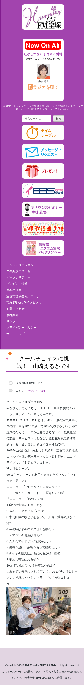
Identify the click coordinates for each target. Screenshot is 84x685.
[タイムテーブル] (43, 139)
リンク (11, 321)
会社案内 (12, 315)
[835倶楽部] (43, 196)
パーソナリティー (18, 277)
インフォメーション (20, 265)
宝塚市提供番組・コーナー (24, 296)
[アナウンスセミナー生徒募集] (43, 216)
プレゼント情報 (17, 283)
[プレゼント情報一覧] (43, 177)
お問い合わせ (15, 308)
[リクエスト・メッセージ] (43, 158)
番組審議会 (14, 290)
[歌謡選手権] (43, 235)
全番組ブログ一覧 (18, 271)
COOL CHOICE (37, 391)
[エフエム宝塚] (43, 33)
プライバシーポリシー (21, 327)
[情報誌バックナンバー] (43, 254)
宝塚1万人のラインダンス (23, 302)
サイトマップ (15, 334)
